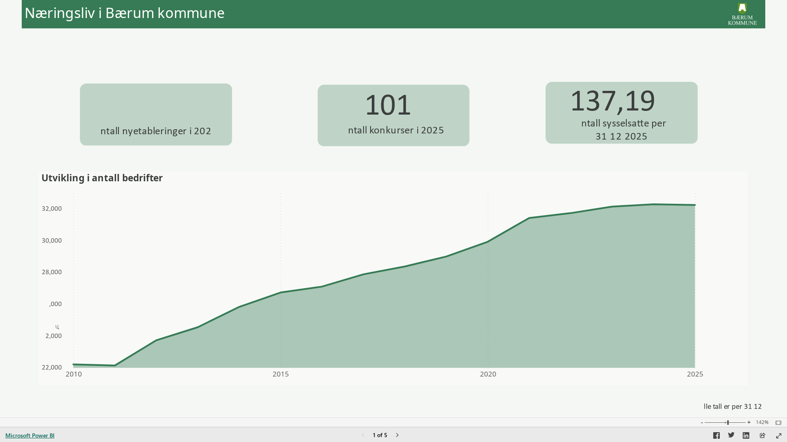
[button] (102, 49)
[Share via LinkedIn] (746, 436)
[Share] (762, 436)
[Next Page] (397, 435)
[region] (393, 208)
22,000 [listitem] (52, 367)
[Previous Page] (363, 435)
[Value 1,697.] (159, 102)
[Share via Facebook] (716, 436)
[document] (164, 13)
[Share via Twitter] (731, 436)
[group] (164, 13)
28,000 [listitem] (52, 272)
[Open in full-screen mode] (779, 436)
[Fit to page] (776, 422)
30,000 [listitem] (52, 240)
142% (762, 422)
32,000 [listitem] (52, 208)
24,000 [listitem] (53, 336)
